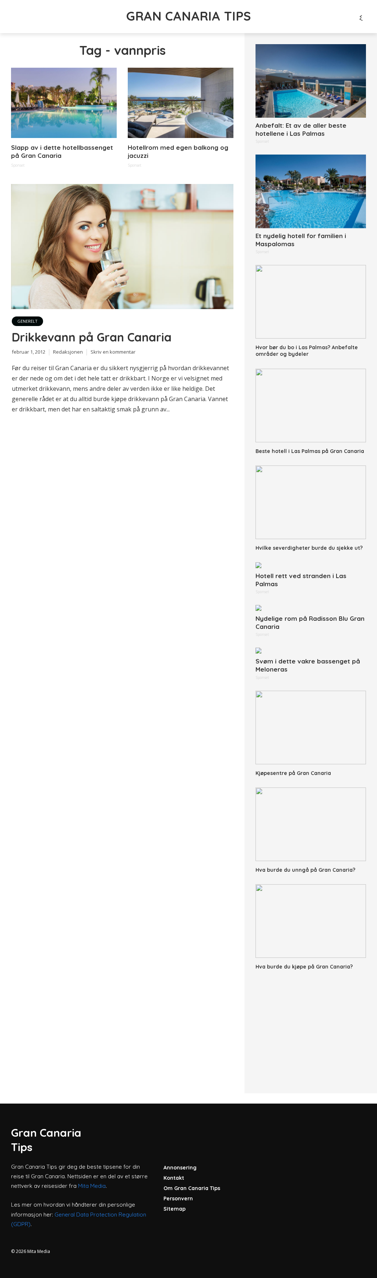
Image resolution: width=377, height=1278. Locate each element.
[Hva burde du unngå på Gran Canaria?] (311, 824)
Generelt (27, 321)
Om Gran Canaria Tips (191, 1188)
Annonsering (180, 1167)
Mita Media (92, 1185)
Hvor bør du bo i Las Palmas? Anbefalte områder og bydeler (307, 350)
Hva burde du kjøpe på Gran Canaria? (304, 966)
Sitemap (174, 1209)
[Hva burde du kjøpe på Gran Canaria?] (311, 921)
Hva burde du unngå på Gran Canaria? (305, 870)
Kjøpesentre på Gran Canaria (293, 773)
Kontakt (173, 1178)
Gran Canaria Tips (188, 16)
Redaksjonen (68, 351)
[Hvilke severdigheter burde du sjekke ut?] (311, 502)
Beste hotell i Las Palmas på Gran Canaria (310, 451)
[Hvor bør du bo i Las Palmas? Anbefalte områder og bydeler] (311, 302)
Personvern (178, 1198)
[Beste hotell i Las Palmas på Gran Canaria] (311, 405)
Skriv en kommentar (113, 351)
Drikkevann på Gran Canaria (92, 337)
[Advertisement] (311, 1027)
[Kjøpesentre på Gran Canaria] (311, 727)
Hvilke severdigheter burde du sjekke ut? (309, 548)
